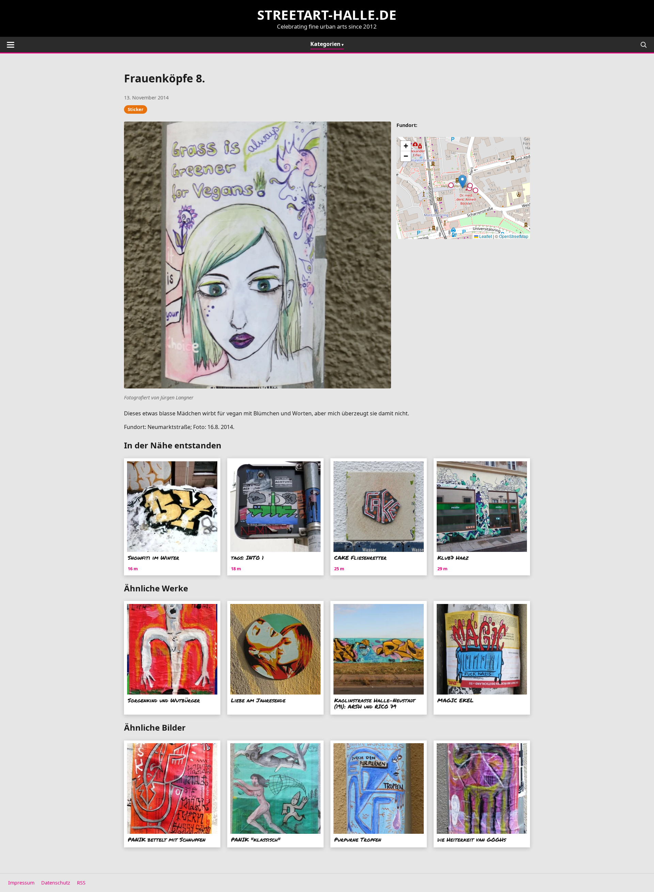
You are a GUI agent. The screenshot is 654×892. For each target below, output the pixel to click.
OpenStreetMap (513, 236)
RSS (81, 882)
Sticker (135, 109)
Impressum (21, 882)
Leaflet (485, 236)
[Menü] (10, 44)
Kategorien (325, 44)
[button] (462, 182)
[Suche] (643, 44)
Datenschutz (55, 882)
